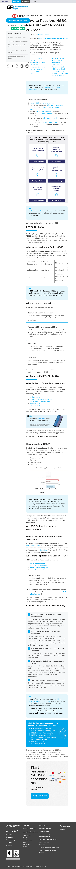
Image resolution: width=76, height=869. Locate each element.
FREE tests (16, 1)
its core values (48, 103)
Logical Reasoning (44, 834)
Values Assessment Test (38, 570)
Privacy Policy (39, 866)
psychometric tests (33, 546)
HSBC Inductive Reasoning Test (42, 733)
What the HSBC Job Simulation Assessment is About (37, 65)
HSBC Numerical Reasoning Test (43, 731)
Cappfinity (44, 550)
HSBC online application (55, 105)
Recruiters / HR (6, 1)
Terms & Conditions (28, 866)
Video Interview (35, 404)
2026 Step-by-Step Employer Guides (49, 847)
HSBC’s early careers (50, 122)
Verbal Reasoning (44, 831)
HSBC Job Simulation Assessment (43, 737)
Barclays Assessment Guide (17, 38)
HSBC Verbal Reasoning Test (41, 728)
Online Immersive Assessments (41, 399)
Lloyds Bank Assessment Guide (18, 41)
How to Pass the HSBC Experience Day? (36, 71)
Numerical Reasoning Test (39, 565)
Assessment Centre (44, 842)
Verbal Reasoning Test (38, 563)
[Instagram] (15, 831)
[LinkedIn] (17, 831)
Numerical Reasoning (45, 828)
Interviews (42, 844)
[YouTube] (7, 831)
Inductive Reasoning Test (39, 568)
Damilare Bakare (43, 35)
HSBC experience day (50, 118)
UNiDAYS (62, 829)
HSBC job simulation (45, 112)
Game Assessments (44, 836)
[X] (12, 831)
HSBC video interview (46, 114)
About (46, 866)
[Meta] (9, 831)
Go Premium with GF (37, 211)
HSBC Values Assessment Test (42, 735)
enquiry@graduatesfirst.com (31, 832)
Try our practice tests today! (40, 796)
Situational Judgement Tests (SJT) (48, 839)
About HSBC (34, 103)
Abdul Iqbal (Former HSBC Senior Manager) (53, 38)
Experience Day (35, 406)
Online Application (36, 397)
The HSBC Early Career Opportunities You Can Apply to (60, 73)
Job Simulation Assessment (40, 401)
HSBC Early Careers (38, 744)
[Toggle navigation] (68, 7)
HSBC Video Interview (39, 739)
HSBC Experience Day (39, 741)
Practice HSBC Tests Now (18, 20)
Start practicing (38, 161)
